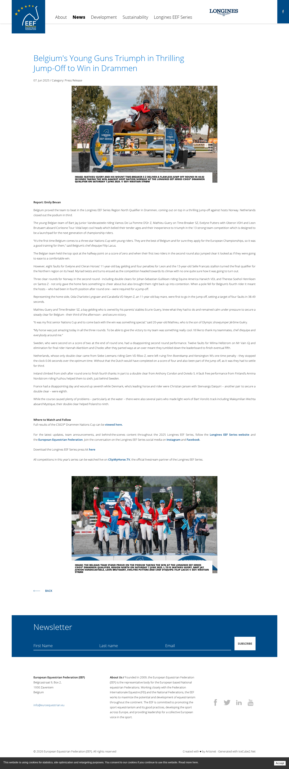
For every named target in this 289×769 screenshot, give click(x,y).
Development (104, 17)
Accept (280, 763)
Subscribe (245, 643)
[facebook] (283, 11)
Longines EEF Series (173, 17)
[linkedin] (238, 703)
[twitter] (227, 703)
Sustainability (135, 17)
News (79, 17)
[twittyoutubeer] (250, 703)
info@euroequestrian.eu (48, 705)
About (61, 17)
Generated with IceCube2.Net (237, 751)
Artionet (211, 751)
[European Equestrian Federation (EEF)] (28, 11)
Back (48, 591)
